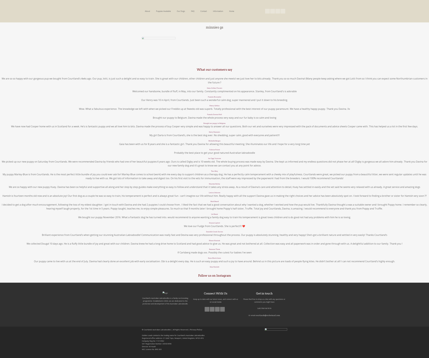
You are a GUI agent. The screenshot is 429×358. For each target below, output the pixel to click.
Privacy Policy (196, 330)
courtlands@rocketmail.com (267, 315)
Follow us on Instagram (214, 275)
